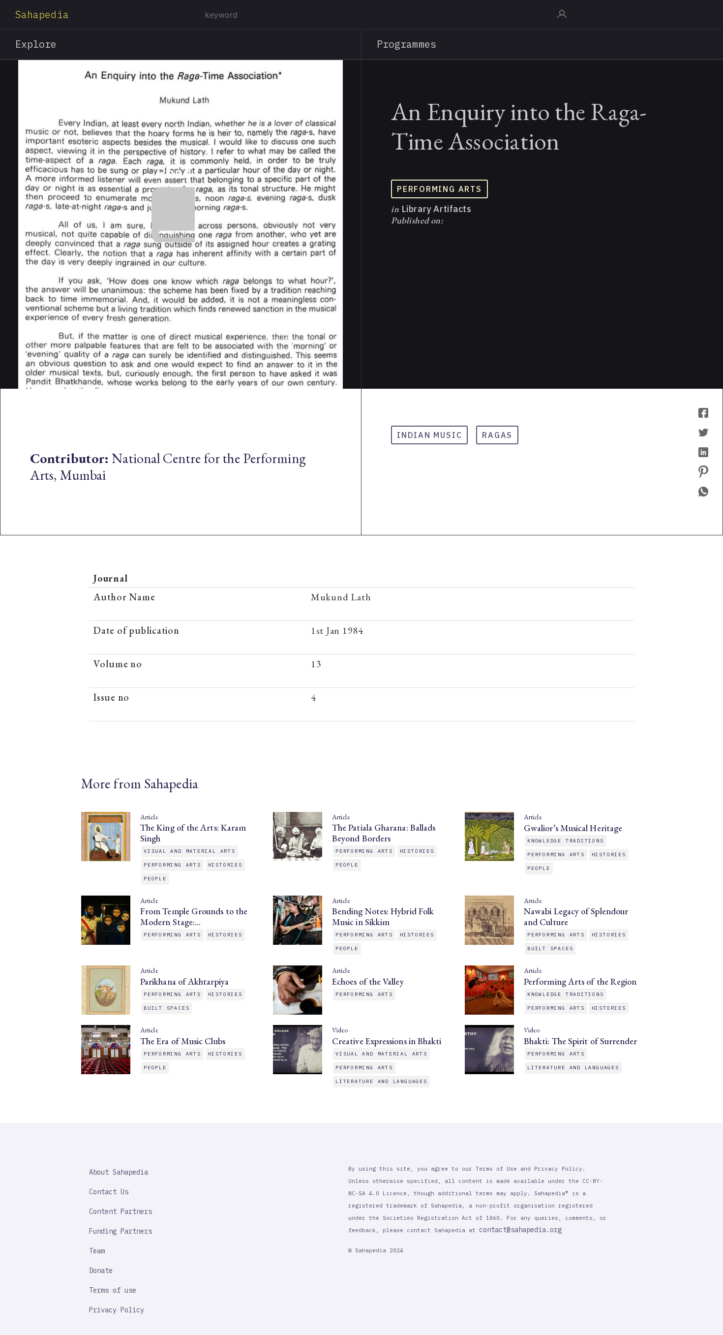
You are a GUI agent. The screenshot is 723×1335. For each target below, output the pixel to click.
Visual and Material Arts (190, 851)
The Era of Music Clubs (182, 1041)
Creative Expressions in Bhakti (386, 1041)
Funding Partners (120, 1231)
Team (97, 1250)
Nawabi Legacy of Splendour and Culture (576, 917)
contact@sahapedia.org (520, 1229)
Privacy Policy (116, 1309)
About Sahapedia (118, 1172)
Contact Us (108, 1191)
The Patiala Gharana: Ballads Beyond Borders (383, 833)
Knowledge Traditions (565, 841)
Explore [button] (36, 44)
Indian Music (429, 435)
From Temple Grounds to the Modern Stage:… (193, 917)
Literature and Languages (381, 1081)
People (155, 878)
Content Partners (120, 1211)
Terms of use (112, 1290)
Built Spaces (550, 948)
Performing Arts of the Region (580, 981)
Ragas (497, 435)
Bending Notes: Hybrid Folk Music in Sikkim (383, 917)
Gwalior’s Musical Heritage (573, 828)
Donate (101, 1270)
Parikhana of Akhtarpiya (184, 981)
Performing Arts (439, 189)
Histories (225, 865)
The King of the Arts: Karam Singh (193, 833)
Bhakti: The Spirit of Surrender (580, 1041)
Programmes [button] (406, 44)
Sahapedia (42, 14)
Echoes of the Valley (368, 981)
